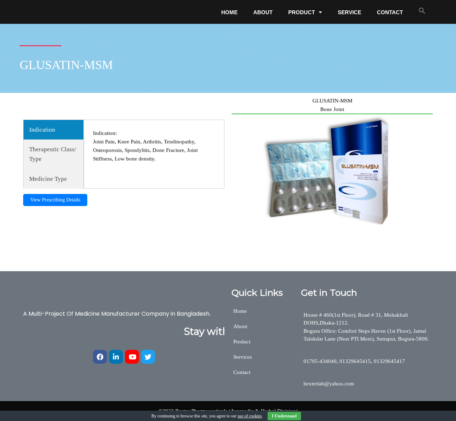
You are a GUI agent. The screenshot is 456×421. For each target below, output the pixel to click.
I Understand (284, 416)
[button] (422, 11)
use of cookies (250, 416)
